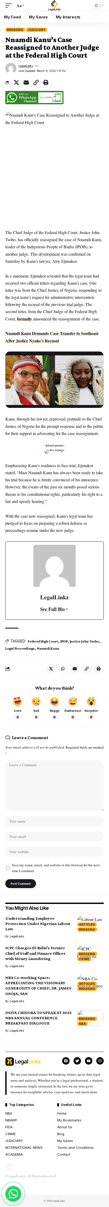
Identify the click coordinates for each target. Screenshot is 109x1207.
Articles (87, 924)
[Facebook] (66, 1061)
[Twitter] (77, 1061)
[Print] (45, 82)
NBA (82, 1023)
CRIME (84, 959)
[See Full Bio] (67, 609)
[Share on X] (16, 82)
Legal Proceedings (20, 648)
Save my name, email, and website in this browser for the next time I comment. (56, 868)
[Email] (26, 82)
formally (25, 319)
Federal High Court (43, 641)
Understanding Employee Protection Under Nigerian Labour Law (38, 923)
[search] (85, 5)
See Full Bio (52, 609)
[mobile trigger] (9, 5)
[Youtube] (88, 1061)
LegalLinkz (26, 65)
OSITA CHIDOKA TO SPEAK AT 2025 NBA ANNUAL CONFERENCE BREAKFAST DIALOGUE (38, 1017)
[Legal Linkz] (54, 5)
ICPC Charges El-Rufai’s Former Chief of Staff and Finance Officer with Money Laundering (35, 953)
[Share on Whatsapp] (62, 668)
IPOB (64, 641)
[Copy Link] (35, 82)
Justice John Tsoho (84, 641)
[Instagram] (100, 1061)
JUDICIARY (36, 29)
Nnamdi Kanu (48, 648)
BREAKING (15, 29)
